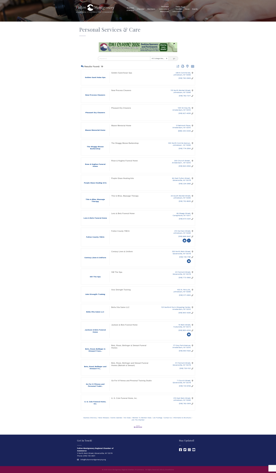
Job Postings (157, 418)
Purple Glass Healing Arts (122, 178)
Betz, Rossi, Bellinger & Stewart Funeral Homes (128, 347)
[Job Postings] (184, 242)
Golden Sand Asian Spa (121, 73)
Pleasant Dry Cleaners (121, 108)
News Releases (103, 418)
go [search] (174, 58)
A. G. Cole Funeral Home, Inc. (124, 398)
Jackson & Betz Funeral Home (124, 325)
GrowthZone (169, 470)
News (187, 9)
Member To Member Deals (141, 418)
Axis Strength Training (121, 290)
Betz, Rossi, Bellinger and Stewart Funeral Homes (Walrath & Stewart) (129, 364)
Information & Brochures (182, 418)
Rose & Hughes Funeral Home (124, 161)
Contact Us (168, 418)
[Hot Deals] (189, 242)
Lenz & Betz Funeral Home (123, 213)
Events (195, 9)
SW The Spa (116, 272)
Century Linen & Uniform (122, 251)
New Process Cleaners (121, 90)
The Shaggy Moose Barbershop (125, 143)
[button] (82, 66)
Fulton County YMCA (120, 231)
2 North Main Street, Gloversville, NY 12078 (94, 453)
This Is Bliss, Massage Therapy (125, 196)
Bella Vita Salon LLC (120, 307)
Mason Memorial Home (121, 125)
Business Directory (130, 9)
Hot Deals (127, 418)
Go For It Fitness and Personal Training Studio (131, 381)
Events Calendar (116, 418)
